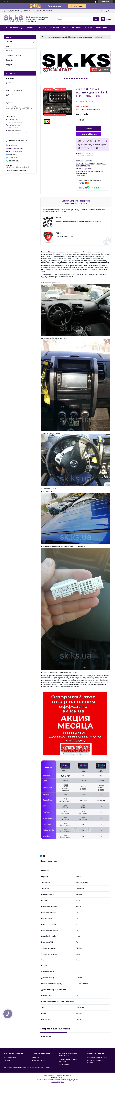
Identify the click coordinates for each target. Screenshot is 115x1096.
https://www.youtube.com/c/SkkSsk (17, 167)
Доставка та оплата (72, 28)
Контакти (54, 28)
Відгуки (9, 65)
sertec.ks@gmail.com (15, 148)
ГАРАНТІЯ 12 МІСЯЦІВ (64, 237)
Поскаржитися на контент (52, 1080)
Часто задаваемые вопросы (97, 1057)
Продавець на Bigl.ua (57, 1077)
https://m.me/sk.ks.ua (15, 151)
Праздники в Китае (38, 1060)
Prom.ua (68, 1075)
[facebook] (41, 856)
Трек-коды (35, 1057)
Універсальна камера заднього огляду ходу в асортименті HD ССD (81, 221)
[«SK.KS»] (13, 22)
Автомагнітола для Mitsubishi (59, 37)
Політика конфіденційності (69, 1080)
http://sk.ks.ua (12, 145)
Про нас (42, 28)
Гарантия (7, 1060)
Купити (89, 128)
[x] (44, 856)
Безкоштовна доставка (84, 160)
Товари (30, 28)
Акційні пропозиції (14, 28)
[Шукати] (96, 19)
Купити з (85, 134)
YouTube (9, 51)
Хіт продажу (101, 28)
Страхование (64, 1064)
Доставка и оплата (11, 1057)
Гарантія (88, 28)
